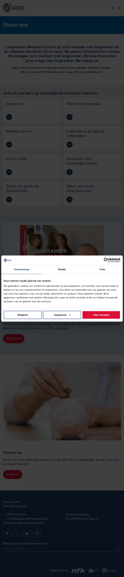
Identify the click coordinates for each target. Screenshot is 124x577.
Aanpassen (60, 315)
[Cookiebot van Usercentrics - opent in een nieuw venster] (106, 260)
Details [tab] (62, 269)
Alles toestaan (101, 315)
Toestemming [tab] (21, 269)
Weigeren (22, 315)
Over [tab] (102, 269)
